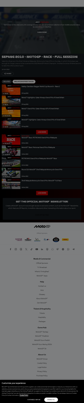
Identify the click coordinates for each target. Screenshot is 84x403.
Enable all (51, 399)
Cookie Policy (24, 395)
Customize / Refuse (33, 399)
